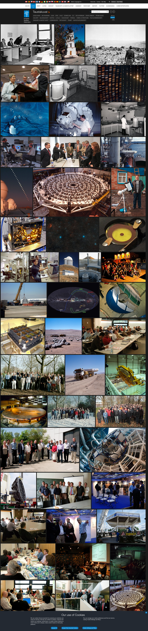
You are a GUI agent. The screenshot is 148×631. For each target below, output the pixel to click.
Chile (61, 15)
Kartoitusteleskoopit (79, 20)
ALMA (52, 15)
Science (114, 1)
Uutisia (44, 6)
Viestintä (94, 6)
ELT (73, 15)
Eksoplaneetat (90, 15)
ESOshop (50, 6)
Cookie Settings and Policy (89, 628)
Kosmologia (67, 15)
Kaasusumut (65, 18)
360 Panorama (46, 15)
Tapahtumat (86, 6)
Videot (38, 6)
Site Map (103, 1)
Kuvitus (52, 18)
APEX (56, 15)
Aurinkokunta (54, 20)
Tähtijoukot (62, 20)
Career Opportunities (122, 6)
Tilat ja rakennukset (96, 18)
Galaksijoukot (44, 18)
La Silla (58, 18)
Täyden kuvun (99, 15)
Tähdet (70, 20)
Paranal (72, 18)
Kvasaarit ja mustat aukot (40, 20)
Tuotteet (101, 6)
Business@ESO (110, 6)
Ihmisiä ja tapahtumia (83, 18)
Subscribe (92, 1)
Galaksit (35, 18)
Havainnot (78, 6)
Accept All (54, 628)
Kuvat (33, 6)
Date (113, 19)
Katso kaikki (36, 15)
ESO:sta (27, 6)
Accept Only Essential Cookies (70, 628)
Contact (98, 1)
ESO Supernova (80, 15)
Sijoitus (112, 17)
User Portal (119, 1)
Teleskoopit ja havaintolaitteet (65, 6)
